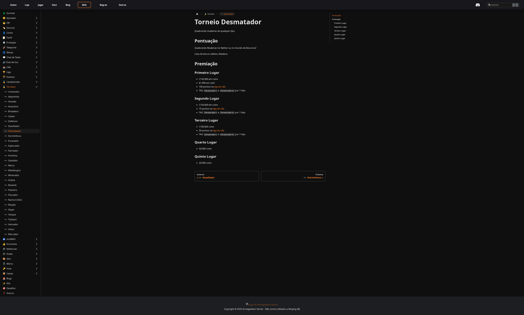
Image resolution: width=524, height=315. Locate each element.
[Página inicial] (197, 14)
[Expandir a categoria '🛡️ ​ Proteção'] (37, 42)
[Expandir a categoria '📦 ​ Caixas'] (37, 273)
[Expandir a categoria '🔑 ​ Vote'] (37, 268)
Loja (27, 5)
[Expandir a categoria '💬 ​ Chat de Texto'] (37, 57)
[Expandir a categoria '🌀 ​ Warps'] (37, 52)
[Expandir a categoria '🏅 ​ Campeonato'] (37, 82)
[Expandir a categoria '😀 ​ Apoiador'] (37, 18)
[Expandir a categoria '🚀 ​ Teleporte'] (37, 47)
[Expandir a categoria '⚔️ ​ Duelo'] (37, 254)
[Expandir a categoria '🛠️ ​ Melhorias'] (37, 249)
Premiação (336, 19)
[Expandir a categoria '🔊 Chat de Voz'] (37, 62)
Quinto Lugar (339, 38)
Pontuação (336, 15)
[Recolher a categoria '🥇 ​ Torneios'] (37, 87)
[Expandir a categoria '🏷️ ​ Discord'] (37, 28)
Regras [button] (103, 5)
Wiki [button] (84, 5)
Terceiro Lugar (340, 30)
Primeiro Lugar (340, 23)
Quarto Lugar (339, 34)
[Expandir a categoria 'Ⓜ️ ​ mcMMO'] (37, 239)
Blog (68, 5)
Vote (54, 5)
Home (13, 5)
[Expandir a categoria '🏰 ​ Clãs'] (37, 67)
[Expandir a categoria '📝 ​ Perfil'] (37, 37)
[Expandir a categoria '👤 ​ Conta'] (37, 33)
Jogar (41, 5)
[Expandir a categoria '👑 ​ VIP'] (37, 23)
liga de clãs (220, 86)
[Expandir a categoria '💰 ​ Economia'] (37, 244)
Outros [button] (122, 5)
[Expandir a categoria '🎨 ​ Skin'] (37, 259)
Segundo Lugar (340, 27)
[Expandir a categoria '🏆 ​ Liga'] (37, 72)
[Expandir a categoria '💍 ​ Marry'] (37, 263)
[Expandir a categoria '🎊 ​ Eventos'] (37, 77)
